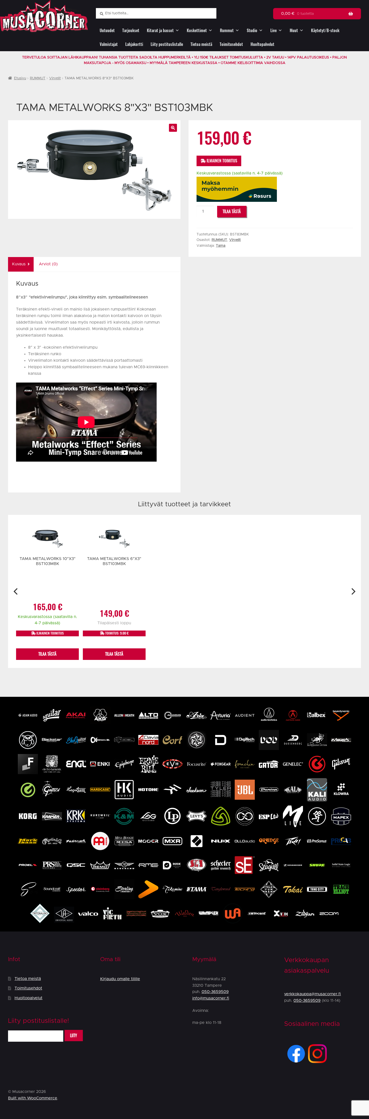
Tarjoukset (130, 30)
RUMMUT (37, 78)
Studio (252, 30)
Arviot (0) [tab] (48, 264)
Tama (220, 245)
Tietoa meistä (201, 44)
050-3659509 (215, 992)
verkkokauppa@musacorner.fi (312, 994)
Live (273, 30)
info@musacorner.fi (210, 998)
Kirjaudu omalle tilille (120, 979)
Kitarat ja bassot (160, 30)
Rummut (227, 30)
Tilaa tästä (232, 211)
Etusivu (20, 78)
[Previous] (16, 591)
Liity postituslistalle (167, 44)
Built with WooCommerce (32, 1098)
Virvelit (55, 78)
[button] (173, 128)
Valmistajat (109, 44)
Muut (294, 30)
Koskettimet (197, 30)
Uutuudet (107, 30)
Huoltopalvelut (262, 44)
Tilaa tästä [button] (47, 654)
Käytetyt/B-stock (325, 30)
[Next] (352, 591)
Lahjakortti (134, 44)
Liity (73, 1035)
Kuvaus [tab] (19, 264)
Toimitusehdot (231, 44)
